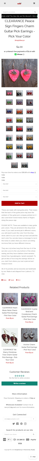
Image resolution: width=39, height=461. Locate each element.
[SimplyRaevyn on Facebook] (17, 424)
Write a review (20, 383)
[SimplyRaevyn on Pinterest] (21, 424)
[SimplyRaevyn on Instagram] (25, 424)
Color (3, 175)
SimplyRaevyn (19, 40)
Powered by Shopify (29, 449)
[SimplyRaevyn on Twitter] (13, 424)
